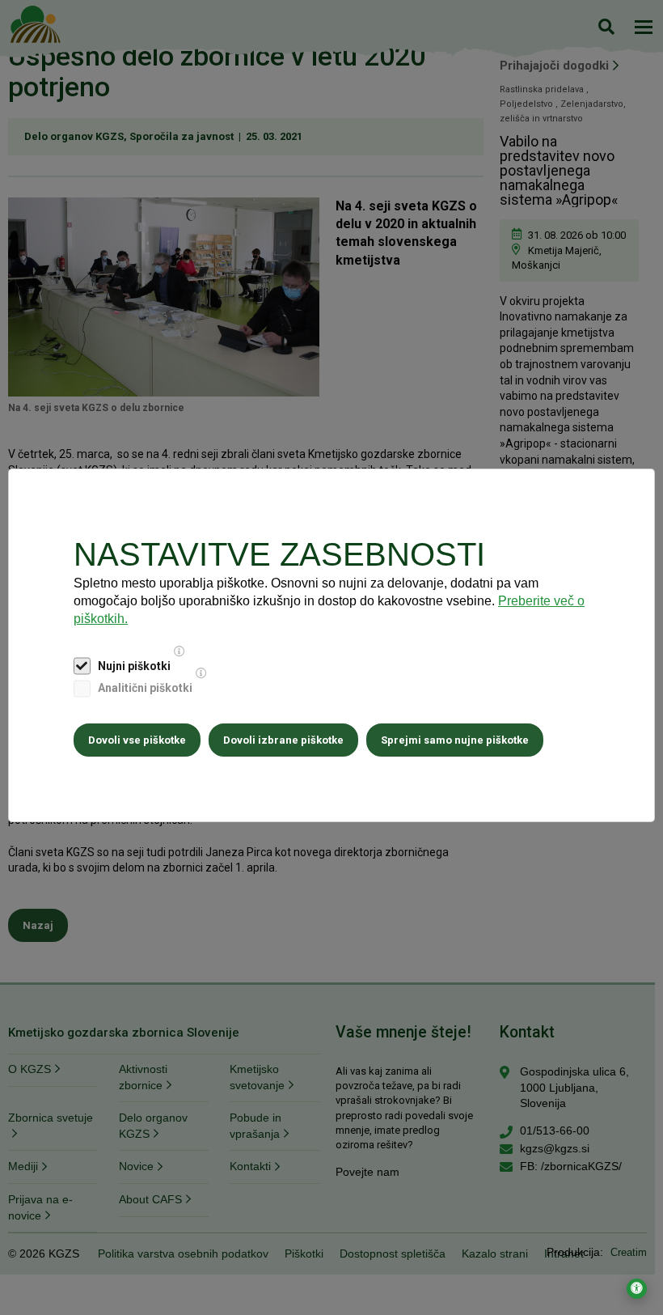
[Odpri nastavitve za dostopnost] (637, 1289)
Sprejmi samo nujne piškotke (455, 740)
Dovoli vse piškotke (137, 740)
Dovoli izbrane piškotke (283, 740)
